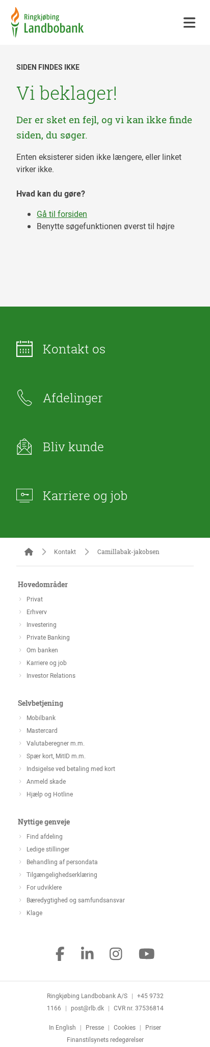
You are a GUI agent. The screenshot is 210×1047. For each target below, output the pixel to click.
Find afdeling (45, 836)
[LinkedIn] (87, 955)
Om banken (42, 650)
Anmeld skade (46, 781)
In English (62, 1027)
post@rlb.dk (87, 1008)
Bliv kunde (73, 446)
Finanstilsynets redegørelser (105, 1039)
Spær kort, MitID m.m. (56, 756)
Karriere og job (85, 495)
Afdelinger (73, 398)
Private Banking (48, 637)
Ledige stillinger (48, 849)
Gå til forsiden (62, 213)
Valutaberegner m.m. (56, 743)
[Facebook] (60, 955)
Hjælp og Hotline (50, 794)
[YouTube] (147, 955)
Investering (42, 624)
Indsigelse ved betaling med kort (71, 768)
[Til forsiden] (47, 34)
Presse (95, 1027)
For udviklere (44, 887)
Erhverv (37, 612)
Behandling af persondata (62, 862)
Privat (35, 599)
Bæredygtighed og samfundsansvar (76, 900)
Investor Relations (51, 675)
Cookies (125, 1027)
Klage (34, 912)
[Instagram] (116, 955)
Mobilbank (41, 717)
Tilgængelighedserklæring (62, 874)
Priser (153, 1027)
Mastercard (42, 730)
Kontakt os (74, 349)
